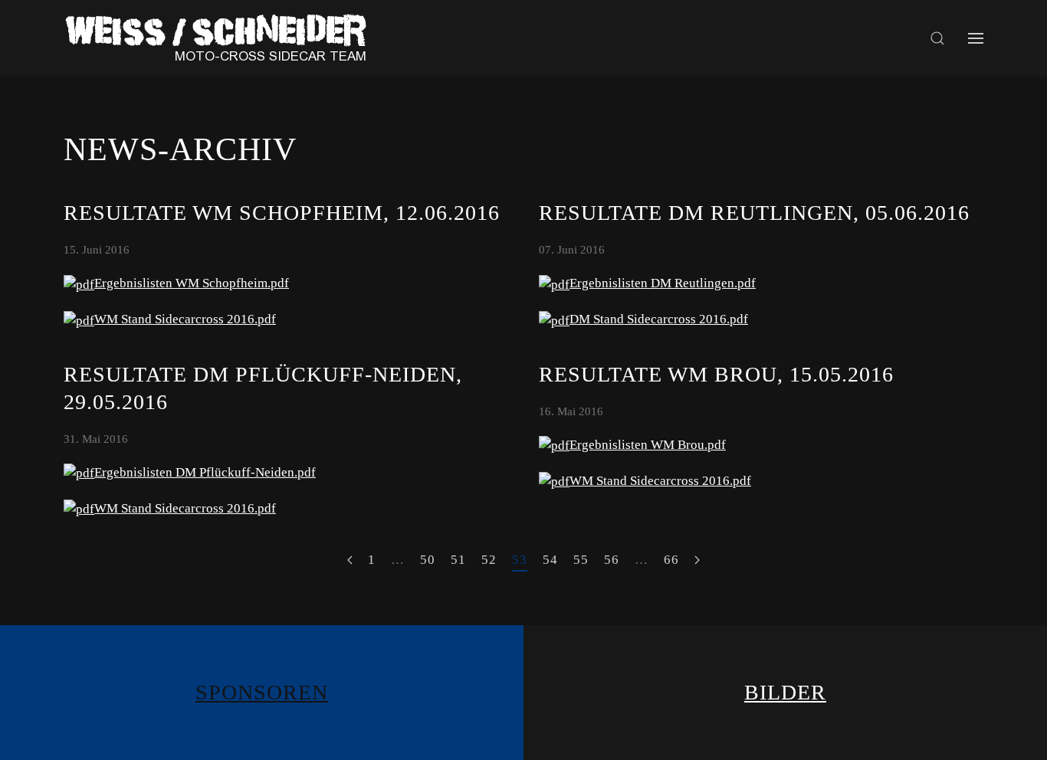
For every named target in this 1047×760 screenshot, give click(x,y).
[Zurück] (350, 561)
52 (489, 559)
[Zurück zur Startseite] (220, 38)
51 (458, 559)
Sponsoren (261, 692)
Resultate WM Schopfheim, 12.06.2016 (282, 212)
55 (581, 559)
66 (671, 559)
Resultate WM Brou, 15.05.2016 (716, 374)
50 (427, 559)
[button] (937, 38)
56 (611, 559)
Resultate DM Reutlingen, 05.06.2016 (754, 212)
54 (550, 559)
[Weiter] (697, 561)
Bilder (785, 692)
